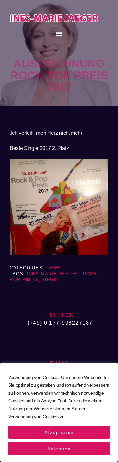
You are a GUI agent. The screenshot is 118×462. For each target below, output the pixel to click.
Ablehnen (59, 448)
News (53, 267)
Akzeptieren (59, 432)
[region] (59, 412)
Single (51, 279)
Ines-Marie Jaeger (53, 273)
